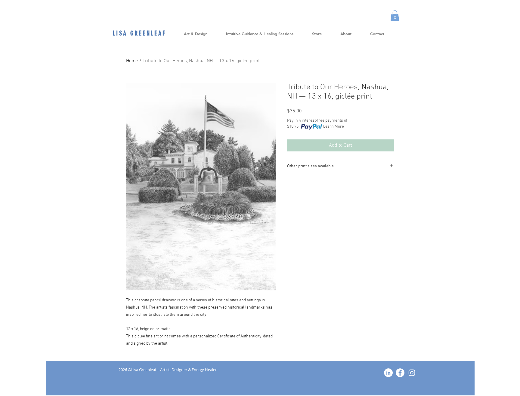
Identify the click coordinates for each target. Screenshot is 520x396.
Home (132, 61)
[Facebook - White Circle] (400, 372)
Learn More (333, 126)
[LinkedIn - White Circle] (388, 372)
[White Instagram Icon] (411, 372)
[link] (394, 15)
